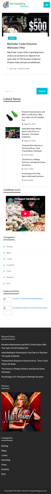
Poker (9, 271)
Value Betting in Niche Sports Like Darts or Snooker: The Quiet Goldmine (31, 132)
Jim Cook (12, 69)
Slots (8, 283)
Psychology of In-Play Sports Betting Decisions (33, 174)
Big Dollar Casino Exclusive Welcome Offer (22, 45)
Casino (12, 38)
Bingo (9, 253)
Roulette (10, 277)
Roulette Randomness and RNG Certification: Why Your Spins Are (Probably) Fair (33, 116)
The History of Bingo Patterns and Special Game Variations (33, 162)
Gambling (10, 265)
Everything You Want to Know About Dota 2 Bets (30, 308)
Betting (9, 247)
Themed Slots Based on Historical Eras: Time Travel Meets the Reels (32, 148)
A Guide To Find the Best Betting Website (27, 299)
